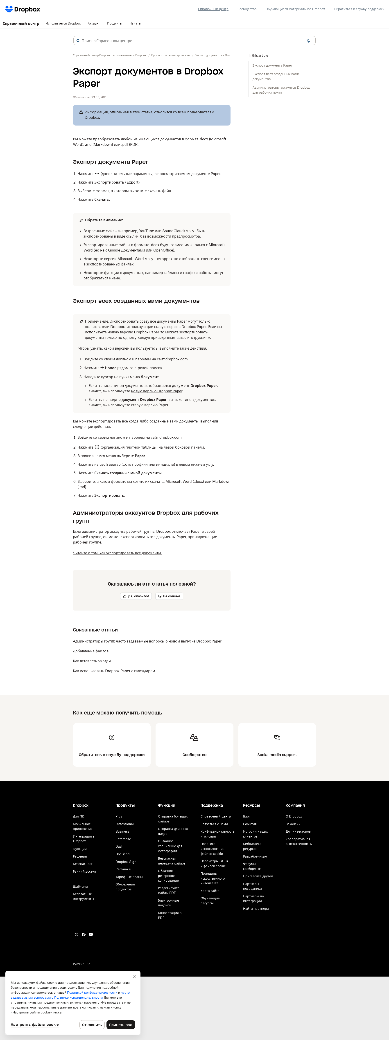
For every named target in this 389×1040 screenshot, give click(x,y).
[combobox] (194, 40)
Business (122, 831)
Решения (80, 856)
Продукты (114, 23)
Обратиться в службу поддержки (359, 9)
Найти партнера (256, 908)
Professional (124, 824)
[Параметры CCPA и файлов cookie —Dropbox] (72, 1003)
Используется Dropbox (63, 23)
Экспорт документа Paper (272, 65)
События (250, 824)
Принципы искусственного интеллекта (213, 878)
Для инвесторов (298, 831)
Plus (118, 816)
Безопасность (83, 864)
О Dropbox (294, 816)
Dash (119, 846)
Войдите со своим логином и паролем (117, 359)
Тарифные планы (129, 877)
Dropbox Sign (125, 862)
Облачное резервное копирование (168, 875)
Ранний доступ (84, 871)
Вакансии (293, 824)
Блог (246, 816)
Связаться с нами (214, 824)
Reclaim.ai (123, 869)
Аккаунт (94, 23)
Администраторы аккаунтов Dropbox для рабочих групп (281, 89)
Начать (135, 23)
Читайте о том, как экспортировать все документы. (117, 553)
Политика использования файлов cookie (212, 848)
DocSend (122, 854)
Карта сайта (210, 891)
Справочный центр (213, 9)
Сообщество (246, 9)
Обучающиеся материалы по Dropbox (295, 9)
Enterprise (123, 839)
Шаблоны (80, 886)
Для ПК (78, 816)
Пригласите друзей (258, 876)
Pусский (78, 964)
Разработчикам (255, 856)
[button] (78, 40)
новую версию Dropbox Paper (133, 332)
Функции (80, 849)
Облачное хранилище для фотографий (170, 846)
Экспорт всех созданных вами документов (276, 76)
